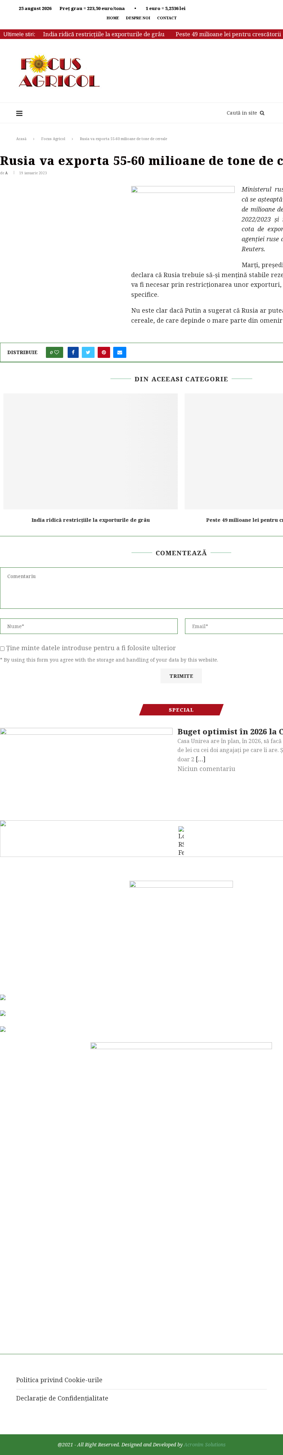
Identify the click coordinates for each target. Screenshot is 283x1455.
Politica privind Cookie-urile (59, 1380)
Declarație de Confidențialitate (62, 1398)
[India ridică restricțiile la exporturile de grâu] (90, 451)
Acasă (21, 138)
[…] (201, 759)
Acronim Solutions (205, 1444)
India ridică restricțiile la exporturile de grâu (104, 34)
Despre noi (138, 17)
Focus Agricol (53, 138)
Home (113, 17)
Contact (167, 17)
